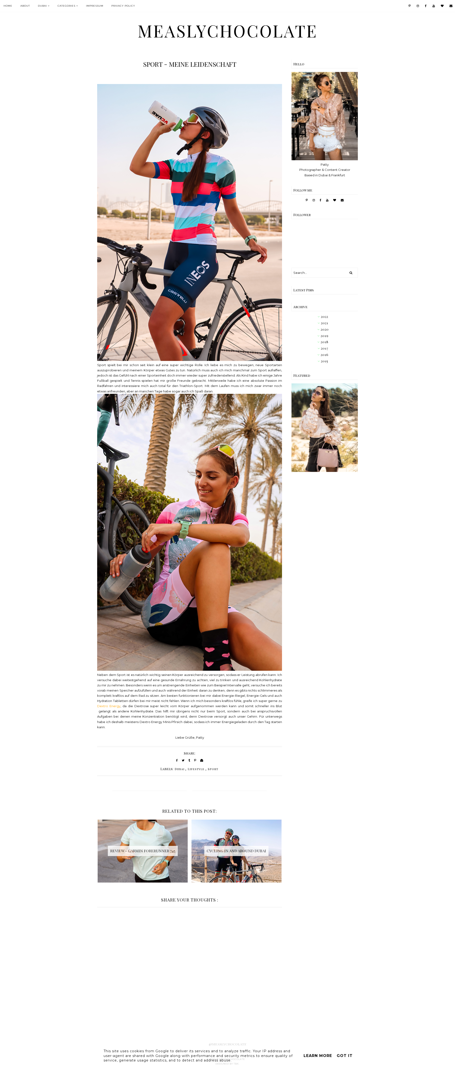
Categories (66, 5)
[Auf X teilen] (183, 760)
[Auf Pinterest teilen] (195, 760)
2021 (324, 323)
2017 (324, 348)
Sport (213, 769)
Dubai (42, 5)
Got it (345, 1055)
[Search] (351, 272)
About (25, 5)
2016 (324, 354)
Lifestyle (196, 769)
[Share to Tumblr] (189, 760)
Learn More (318, 1055)
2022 (324, 316)
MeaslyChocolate (228, 30)
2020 (325, 329)
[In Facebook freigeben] (177, 760)
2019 (324, 335)
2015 (324, 361)
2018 (324, 342)
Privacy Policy (123, 5)
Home (8, 5)
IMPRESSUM (94, 5)
